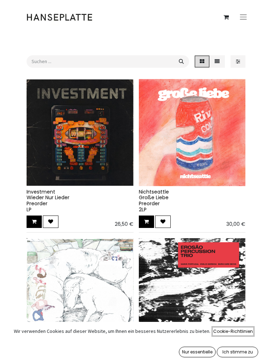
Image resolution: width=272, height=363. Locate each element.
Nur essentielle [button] (197, 352)
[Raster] (202, 61)
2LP (143, 209)
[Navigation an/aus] (243, 17)
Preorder (37, 203)
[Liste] (217, 61)
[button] (34, 222)
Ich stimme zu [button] (237, 352)
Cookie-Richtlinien (233, 331)
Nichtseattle (154, 191)
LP (29, 209)
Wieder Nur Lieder (48, 197)
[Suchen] (181, 61)
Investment (41, 191)
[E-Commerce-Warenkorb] (226, 17)
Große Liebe (154, 197)
